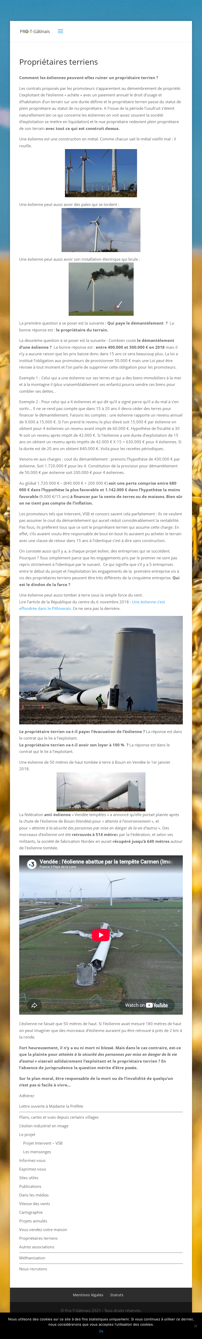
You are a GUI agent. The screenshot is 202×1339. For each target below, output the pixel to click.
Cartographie (31, 1212)
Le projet (27, 1134)
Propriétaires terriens (38, 1238)
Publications (30, 1186)
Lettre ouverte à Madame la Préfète (51, 1106)
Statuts (116, 1294)
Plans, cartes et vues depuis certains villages (59, 1117)
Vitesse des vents (34, 1203)
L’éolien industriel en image (43, 1125)
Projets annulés (33, 1220)
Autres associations (36, 1246)
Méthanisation (32, 1257)
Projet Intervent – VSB (43, 1143)
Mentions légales (88, 1294)
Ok (101, 1331)
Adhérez (26, 1095)
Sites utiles (28, 1177)
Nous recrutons (33, 1268)
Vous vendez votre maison (43, 1229)
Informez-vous (32, 1160)
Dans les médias (34, 1195)
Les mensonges (37, 1151)
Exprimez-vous (32, 1169)
